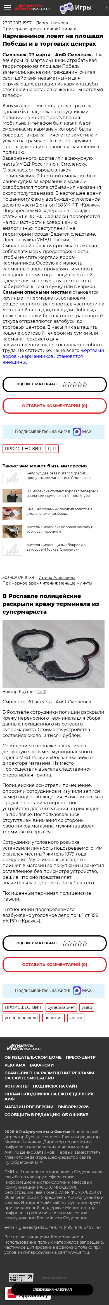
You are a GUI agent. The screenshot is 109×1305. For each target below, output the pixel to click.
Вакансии (42, 1065)
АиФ (41, 691)
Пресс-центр (81, 1057)
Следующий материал (52, 1290)
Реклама (14, 1065)
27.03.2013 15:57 (17, 23)
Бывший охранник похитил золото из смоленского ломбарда (59, 511)
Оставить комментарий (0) (54, 405)
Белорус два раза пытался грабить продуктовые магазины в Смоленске (59, 475)
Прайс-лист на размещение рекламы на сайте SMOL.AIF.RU (49, 1075)
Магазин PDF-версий (29, 1106)
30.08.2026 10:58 (18, 577)
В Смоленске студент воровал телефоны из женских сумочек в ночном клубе (62, 493)
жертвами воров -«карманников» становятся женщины (53, 356)
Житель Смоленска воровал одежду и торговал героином (60, 529)
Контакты (16, 1086)
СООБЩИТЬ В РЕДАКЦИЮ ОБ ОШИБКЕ (46, 1114)
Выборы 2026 (73, 1106)
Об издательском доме (32, 1057)
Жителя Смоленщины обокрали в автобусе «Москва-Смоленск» (56, 547)
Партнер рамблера (52, 1277)
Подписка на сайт (55, 1086)
